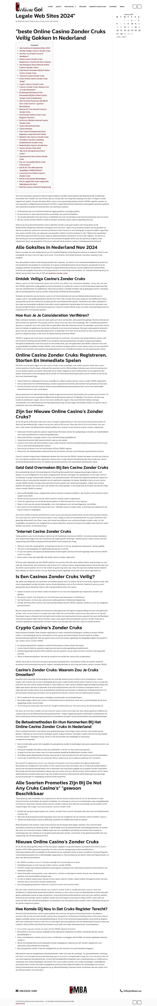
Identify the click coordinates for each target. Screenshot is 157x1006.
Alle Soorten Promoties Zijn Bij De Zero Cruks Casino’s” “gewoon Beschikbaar (33, 103)
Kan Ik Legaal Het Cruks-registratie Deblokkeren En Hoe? (34, 183)
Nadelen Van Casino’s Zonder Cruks (34, 137)
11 (135, 23)
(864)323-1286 (28, 991)
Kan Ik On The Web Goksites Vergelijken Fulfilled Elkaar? (31, 169)
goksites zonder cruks (58, 273)
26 (139, 30)
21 (121, 30)
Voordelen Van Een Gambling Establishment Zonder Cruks (31, 141)
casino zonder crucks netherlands (46, 21)
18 (136, 27)
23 (129, 30)
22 (125, 30)
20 (117, 30)
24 (132, 30)
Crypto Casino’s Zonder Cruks (31, 84)
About (58, 7)
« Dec (118, 36)
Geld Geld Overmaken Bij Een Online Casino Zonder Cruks (34, 71)
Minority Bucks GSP (98, 7)
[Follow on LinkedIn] (139, 6)
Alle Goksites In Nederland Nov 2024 (34, 48)
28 (121, 33)
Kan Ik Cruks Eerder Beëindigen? (32, 178)
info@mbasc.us (132, 991)
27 (117, 33)
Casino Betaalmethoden (29, 125)
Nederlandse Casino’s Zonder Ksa (33, 145)
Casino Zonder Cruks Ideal (30, 148)
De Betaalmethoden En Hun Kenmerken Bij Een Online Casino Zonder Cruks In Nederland (33, 95)
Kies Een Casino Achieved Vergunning (35, 187)
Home (50, 7)
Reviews (82, 7)
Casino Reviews (25, 128)
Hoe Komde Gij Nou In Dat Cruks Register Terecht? (32, 116)
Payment (113, 7)
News (122, 7)
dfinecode (21, 21)
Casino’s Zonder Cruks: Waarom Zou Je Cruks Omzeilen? (34, 88)
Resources (69, 7)
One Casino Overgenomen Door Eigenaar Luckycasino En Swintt (32, 133)
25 (136, 30)
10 (132, 23)
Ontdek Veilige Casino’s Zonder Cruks (34, 50)
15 (125, 27)
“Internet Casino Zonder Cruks (31, 75)
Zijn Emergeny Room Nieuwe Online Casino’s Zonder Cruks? (34, 66)
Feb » (124, 36)
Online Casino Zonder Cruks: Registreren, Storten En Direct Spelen (35, 60)
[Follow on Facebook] (135, 6)
